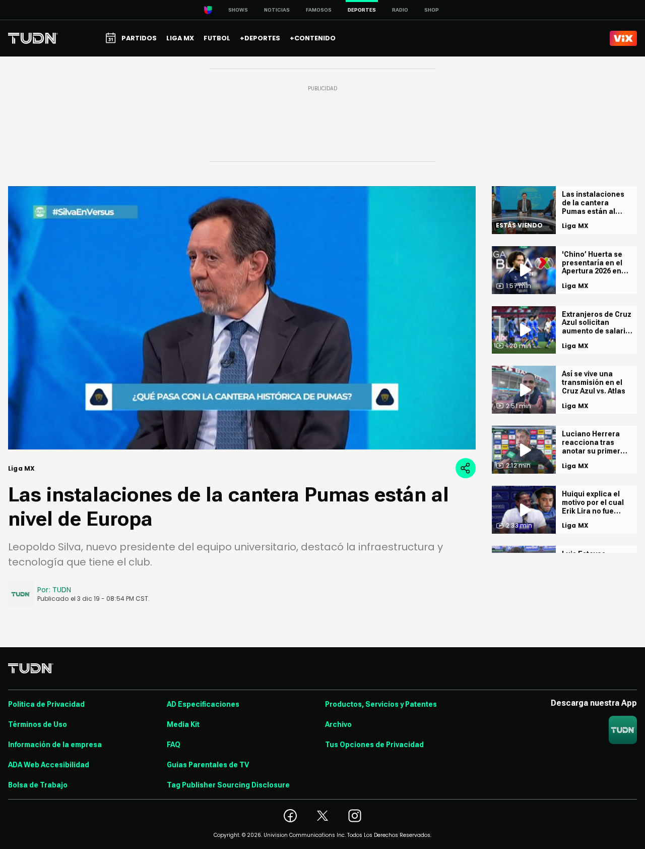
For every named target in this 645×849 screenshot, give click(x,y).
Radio (400, 10)
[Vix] (623, 38)
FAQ (173, 745)
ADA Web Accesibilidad (48, 765)
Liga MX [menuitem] (180, 38)
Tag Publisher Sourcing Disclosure (228, 785)
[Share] (466, 468)
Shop (431, 10)
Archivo (338, 724)
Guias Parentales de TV (208, 765)
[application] (242, 317)
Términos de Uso (37, 724)
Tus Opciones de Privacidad (374, 745)
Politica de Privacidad (46, 704)
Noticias (277, 10)
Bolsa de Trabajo (38, 785)
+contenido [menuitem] (313, 38)
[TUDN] (33, 38)
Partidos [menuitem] (139, 38)
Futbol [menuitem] (217, 38)
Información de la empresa (55, 745)
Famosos (319, 10)
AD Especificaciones (203, 704)
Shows (238, 10)
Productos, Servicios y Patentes (381, 704)
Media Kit (183, 724)
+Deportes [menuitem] (260, 38)
